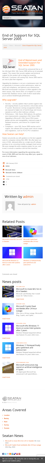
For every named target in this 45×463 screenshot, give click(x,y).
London (7, 415)
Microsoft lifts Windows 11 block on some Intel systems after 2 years (11, 263)
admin (8, 166)
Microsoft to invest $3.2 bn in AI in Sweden (28, 290)
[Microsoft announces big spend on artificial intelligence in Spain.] (8, 367)
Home (5, 45)
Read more (20, 299)
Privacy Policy (12, 402)
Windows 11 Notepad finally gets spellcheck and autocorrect (32, 263)
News (11, 45)
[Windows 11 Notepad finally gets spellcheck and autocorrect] (33, 252)
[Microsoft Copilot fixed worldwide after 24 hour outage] (33, 231)
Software (19, 172)
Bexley (6, 418)
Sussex (6, 428)
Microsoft (18, 45)
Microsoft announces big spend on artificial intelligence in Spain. (29, 367)
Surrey (6, 425)
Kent (5, 422)
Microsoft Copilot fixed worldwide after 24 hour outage (30, 241)
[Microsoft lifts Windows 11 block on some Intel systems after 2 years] (12, 252)
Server (14, 172)
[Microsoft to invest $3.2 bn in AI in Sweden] (12, 231)
